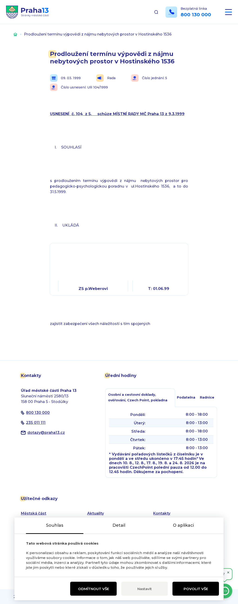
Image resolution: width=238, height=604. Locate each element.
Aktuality (95, 513)
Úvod (15, 34)
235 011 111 (36, 422)
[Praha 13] (27, 12)
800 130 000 (196, 14)
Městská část (33, 513)
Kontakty (161, 513)
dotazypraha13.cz (46, 432)
